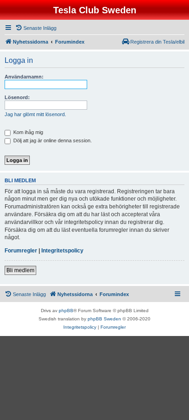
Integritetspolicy (62, 250)
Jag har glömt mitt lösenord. (35, 114)
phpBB (66, 310)
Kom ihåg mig (27, 132)
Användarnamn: (24, 76)
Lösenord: (17, 97)
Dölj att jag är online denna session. (52, 140)
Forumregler (21, 250)
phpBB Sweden (104, 318)
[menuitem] (35, 28)
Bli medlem (20, 270)
